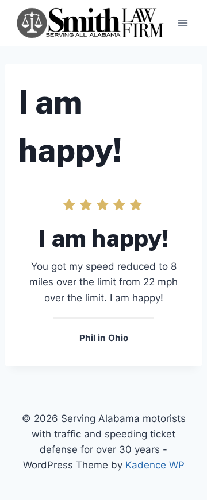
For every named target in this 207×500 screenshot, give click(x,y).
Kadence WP (155, 465)
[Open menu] (182, 23)
